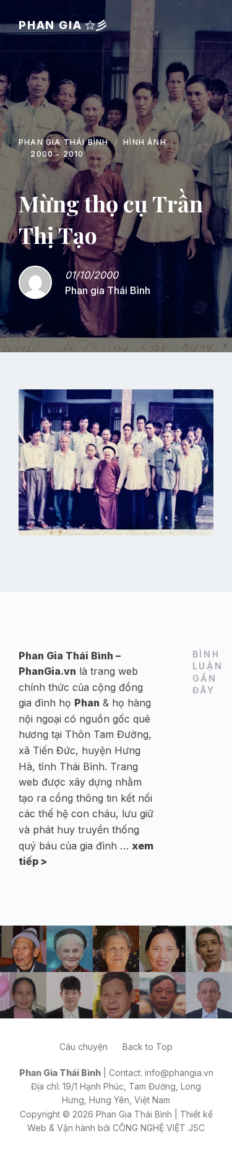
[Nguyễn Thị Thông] (23, 995)
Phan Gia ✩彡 (63, 25)
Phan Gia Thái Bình (64, 142)
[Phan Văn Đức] (209, 995)
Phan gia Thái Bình (107, 290)
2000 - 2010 (57, 153)
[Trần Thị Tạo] (69, 949)
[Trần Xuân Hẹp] (23, 949)
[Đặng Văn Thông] (209, 949)
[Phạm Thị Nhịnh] (116, 949)
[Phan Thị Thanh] (162, 949)
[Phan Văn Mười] (162, 995)
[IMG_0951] (116, 462)
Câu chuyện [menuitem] (83, 1046)
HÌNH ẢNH (144, 142)
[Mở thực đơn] (210, 25)
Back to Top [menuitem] (147, 1046)
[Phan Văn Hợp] (116, 995)
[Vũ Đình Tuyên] (69, 995)
